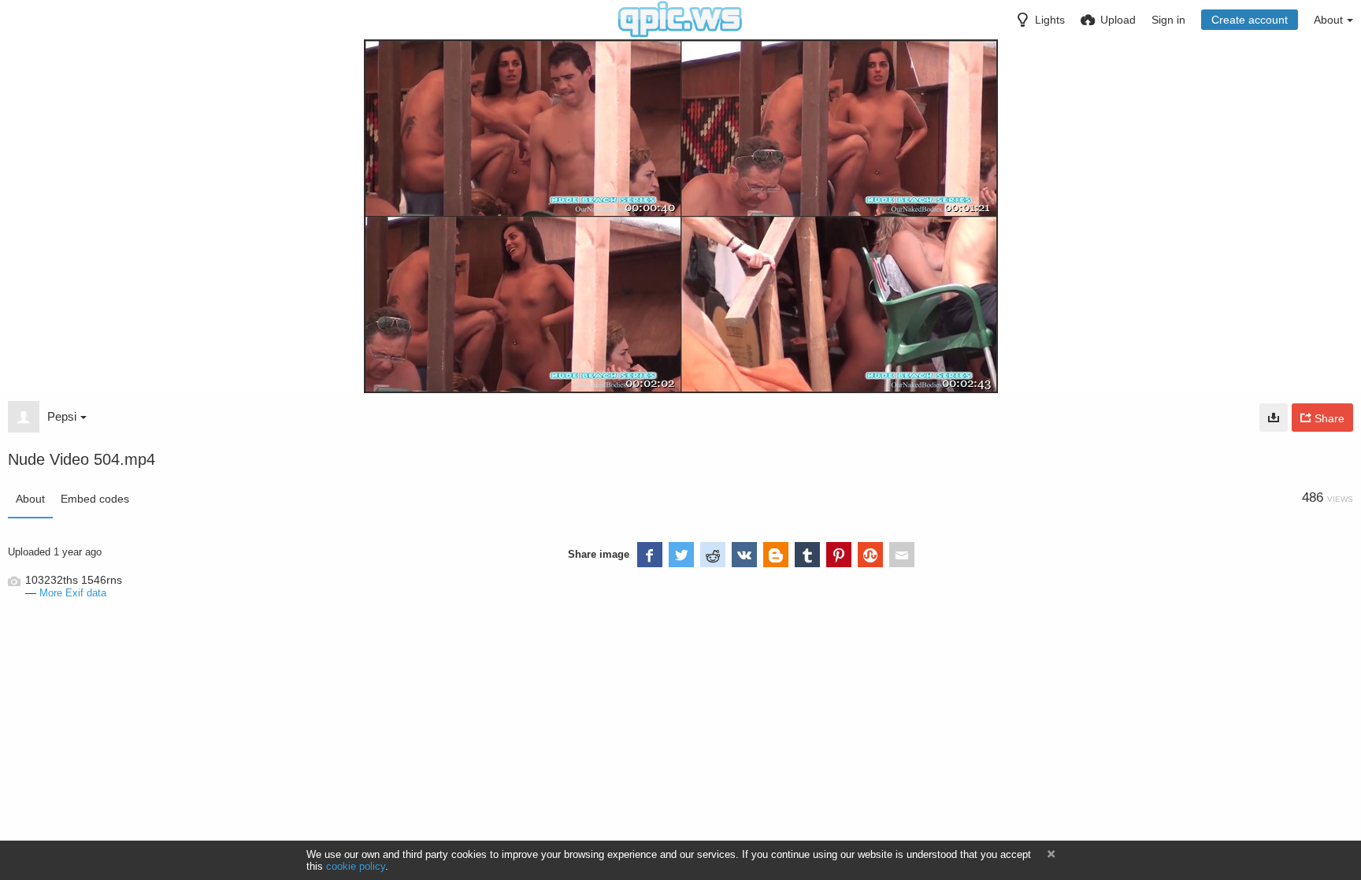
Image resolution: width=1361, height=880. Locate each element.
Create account (1249, 19)
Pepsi (61, 416)
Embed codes (95, 498)
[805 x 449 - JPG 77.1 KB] (1273, 417)
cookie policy (355, 866)
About (30, 498)
